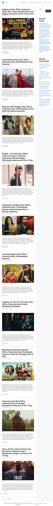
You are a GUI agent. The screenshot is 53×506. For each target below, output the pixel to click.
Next (9, 498)
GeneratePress (18, 504)
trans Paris (41, 81)
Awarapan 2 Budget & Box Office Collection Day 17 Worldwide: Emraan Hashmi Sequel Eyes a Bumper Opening (16, 208)
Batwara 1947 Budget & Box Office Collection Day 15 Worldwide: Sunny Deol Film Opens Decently (18, 109)
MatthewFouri (42, 99)
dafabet (40, 63)
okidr (40, 90)
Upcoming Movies (46, 2)
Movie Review (23, 2)
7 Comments (5, 247)
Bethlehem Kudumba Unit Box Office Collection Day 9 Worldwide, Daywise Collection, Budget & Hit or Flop (17, 353)
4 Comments (5, 99)
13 (6, 498)
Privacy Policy (40, 503)
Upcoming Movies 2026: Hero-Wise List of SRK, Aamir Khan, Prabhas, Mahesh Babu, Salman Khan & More (45, 76)
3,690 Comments (6, 52)
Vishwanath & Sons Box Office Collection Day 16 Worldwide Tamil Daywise (17, 62)
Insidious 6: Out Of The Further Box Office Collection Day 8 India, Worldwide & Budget (17, 304)
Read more (25, 48)
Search (40, 8)
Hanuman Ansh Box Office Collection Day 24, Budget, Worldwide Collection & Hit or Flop (17, 403)
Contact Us (37, 504)
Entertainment (30, 2)
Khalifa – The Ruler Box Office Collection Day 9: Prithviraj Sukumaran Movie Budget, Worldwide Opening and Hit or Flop (17, 157)
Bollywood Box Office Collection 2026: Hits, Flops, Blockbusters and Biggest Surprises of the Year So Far (18, 11)
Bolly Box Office (38, 2)
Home (35, 503)
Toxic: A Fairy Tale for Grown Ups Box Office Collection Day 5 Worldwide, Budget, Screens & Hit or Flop (17, 452)
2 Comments (5, 146)
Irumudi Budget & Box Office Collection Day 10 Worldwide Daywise (14, 256)
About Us (45, 503)
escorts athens (42, 71)
